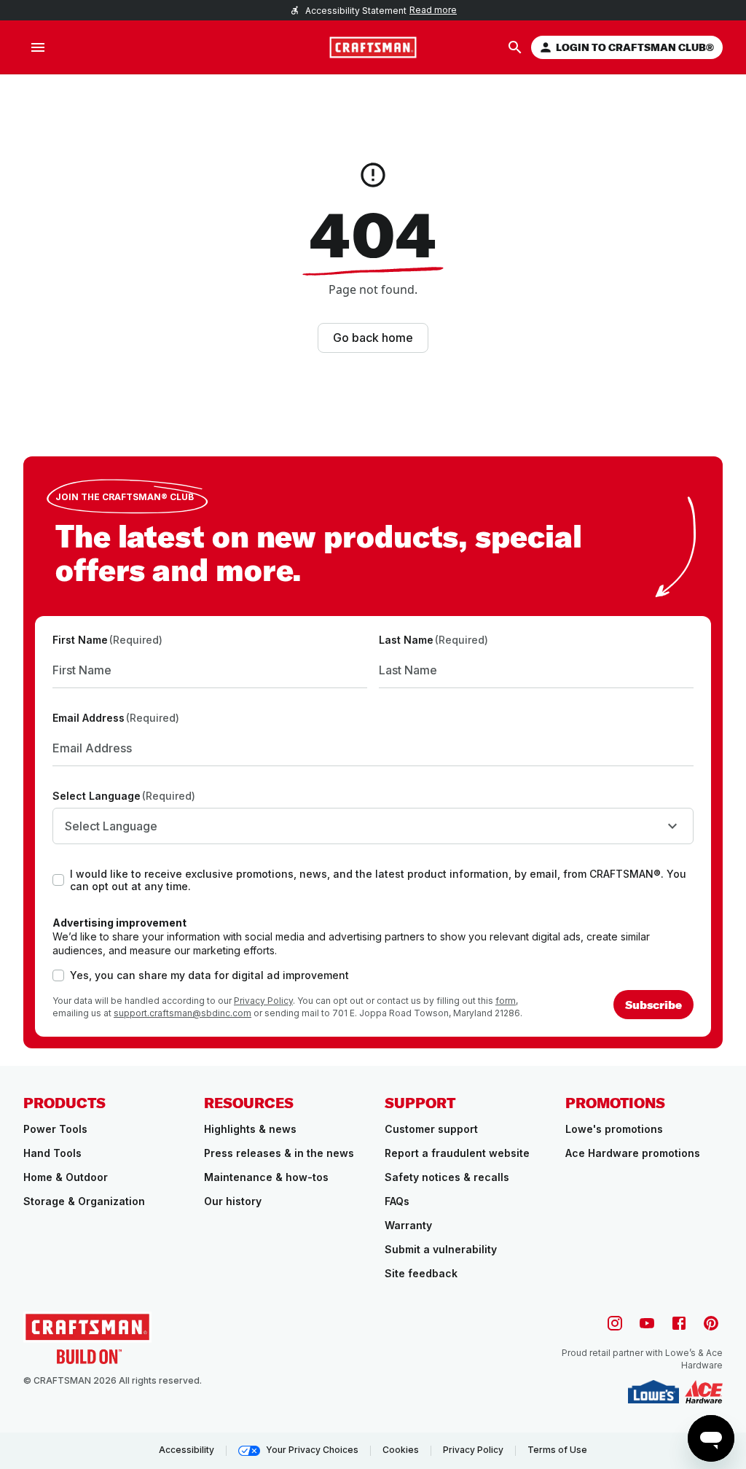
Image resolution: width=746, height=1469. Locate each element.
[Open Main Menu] (37, 47)
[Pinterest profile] (711, 1323)
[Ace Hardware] (704, 1391)
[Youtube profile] (647, 1323)
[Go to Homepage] (373, 47)
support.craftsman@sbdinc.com (182, 1013)
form (505, 1000)
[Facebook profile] (679, 1323)
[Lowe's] (653, 1391)
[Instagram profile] (615, 1323)
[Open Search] (515, 47)
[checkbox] (58, 880)
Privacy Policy (263, 1000)
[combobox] (373, 826)
